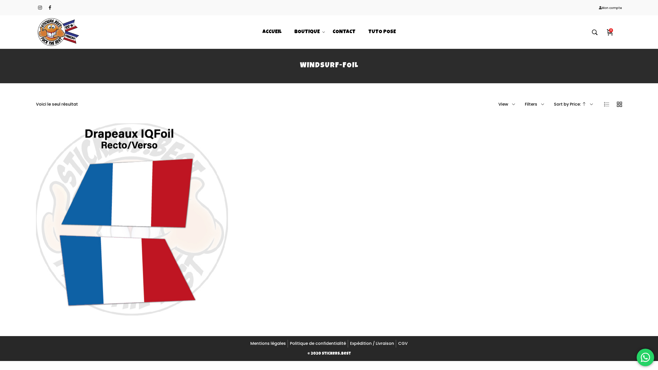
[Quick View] (138, 237)
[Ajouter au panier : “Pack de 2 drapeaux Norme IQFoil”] (125, 237)
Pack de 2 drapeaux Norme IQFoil (132, 217)
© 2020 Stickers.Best (329, 354)
